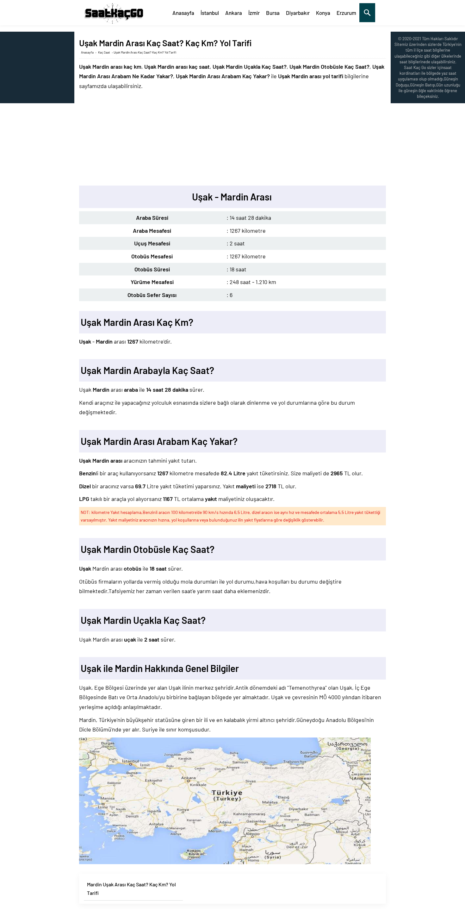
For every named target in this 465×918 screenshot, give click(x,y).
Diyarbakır (298, 12)
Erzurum (346, 12)
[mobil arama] (367, 12)
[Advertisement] (232, 138)
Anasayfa (183, 12)
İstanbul (210, 12)
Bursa (273, 12)
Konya (323, 12)
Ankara (233, 12)
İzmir (254, 12)
